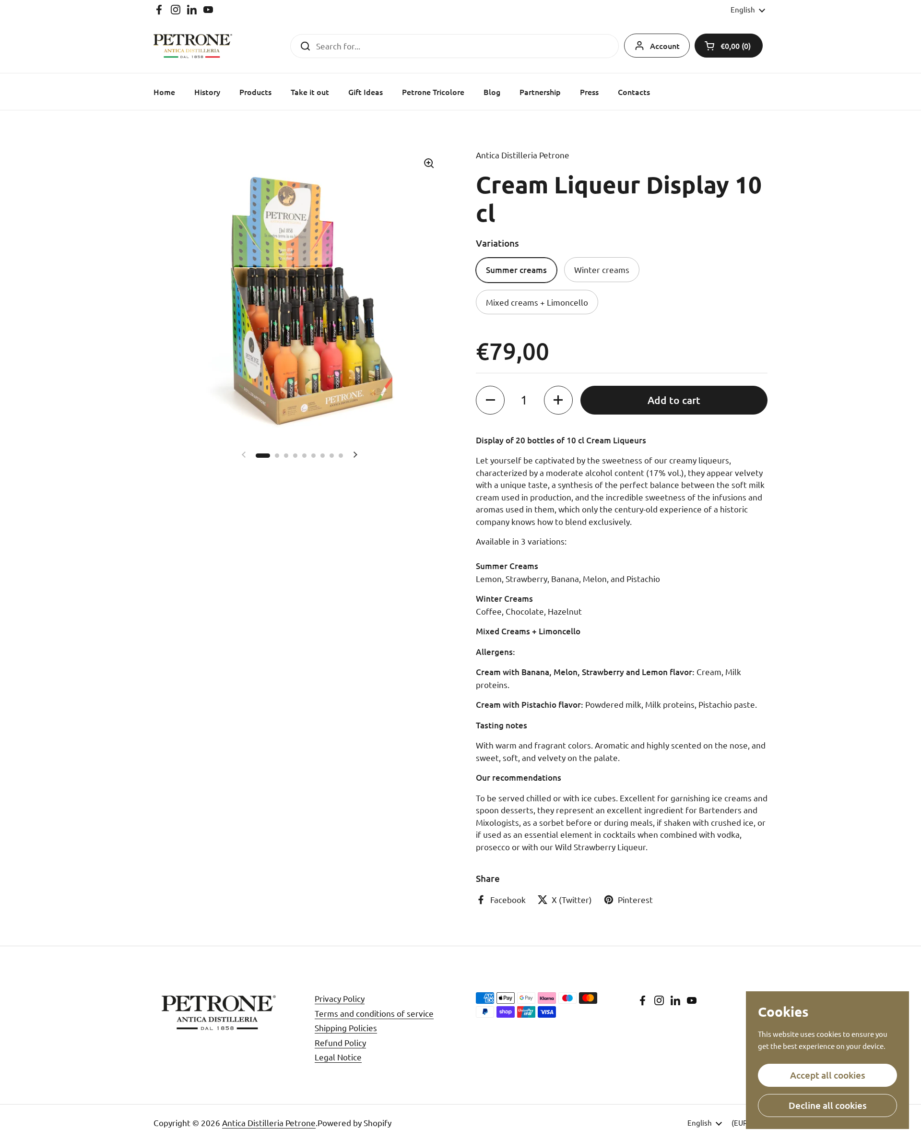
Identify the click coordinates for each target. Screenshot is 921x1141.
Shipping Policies (346, 1027)
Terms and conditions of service (374, 1013)
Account (665, 45)
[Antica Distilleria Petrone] (193, 46)
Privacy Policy (340, 998)
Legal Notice (338, 1057)
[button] (729, 46)
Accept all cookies (827, 1075)
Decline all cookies (828, 1105)
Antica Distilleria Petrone (269, 1122)
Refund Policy (340, 1042)
